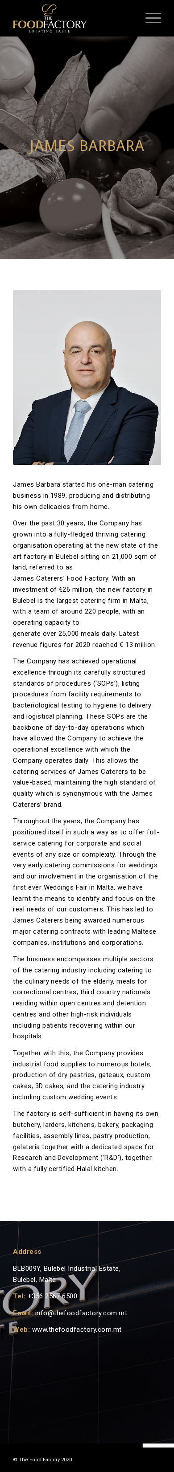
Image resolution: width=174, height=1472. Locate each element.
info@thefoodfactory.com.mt (81, 1313)
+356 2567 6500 (53, 1296)
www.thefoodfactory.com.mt (77, 1330)
